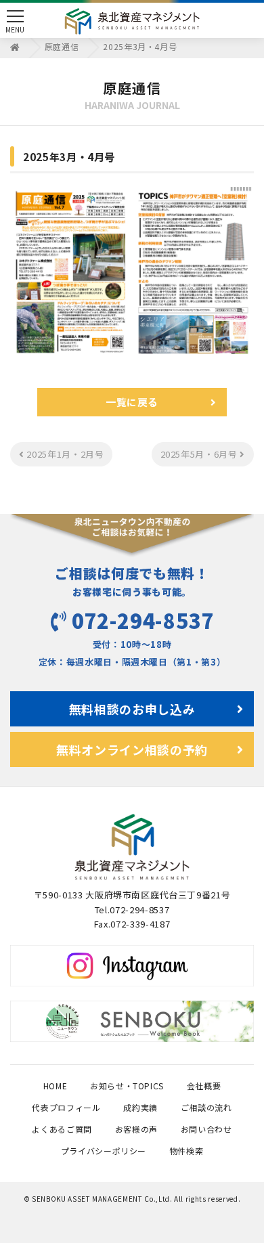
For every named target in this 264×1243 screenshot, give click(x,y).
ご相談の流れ (206, 1107)
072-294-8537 (143, 620)
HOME (55, 1085)
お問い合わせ (206, 1129)
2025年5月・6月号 (200, 454)
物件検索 (186, 1150)
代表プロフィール (66, 1107)
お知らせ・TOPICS (127, 1085)
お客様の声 (136, 1129)
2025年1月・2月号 (64, 454)
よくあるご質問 (62, 1129)
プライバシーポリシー (104, 1150)
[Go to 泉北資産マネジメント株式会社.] (15, 46)
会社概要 (204, 1085)
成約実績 (140, 1107)
